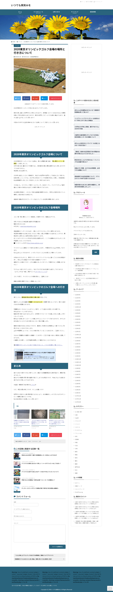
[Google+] (35, 98)
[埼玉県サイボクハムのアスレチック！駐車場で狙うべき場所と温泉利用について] (57, 414)
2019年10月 (78, 337)
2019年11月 (78, 334)
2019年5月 (77, 350)
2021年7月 (77, 298)
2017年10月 (78, 402)
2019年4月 (77, 353)
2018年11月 (78, 362)
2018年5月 (77, 380)
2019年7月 (77, 344)
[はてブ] (44, 98)
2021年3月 (77, 304)
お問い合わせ (56, 12)
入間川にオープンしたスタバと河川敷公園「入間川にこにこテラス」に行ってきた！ (86, 284)
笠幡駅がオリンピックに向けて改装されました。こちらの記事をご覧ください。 (39, 345)
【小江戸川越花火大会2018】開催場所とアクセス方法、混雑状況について (39, 422)
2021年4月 (77, 301)
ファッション (78, 433)
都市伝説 (77, 467)
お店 (76, 415)
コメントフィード (79, 489)
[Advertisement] (39, 139)
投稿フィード (78, 486)
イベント (20, 41)
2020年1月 (77, 331)
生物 (76, 448)
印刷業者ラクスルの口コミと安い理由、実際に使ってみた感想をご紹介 (33, 559)
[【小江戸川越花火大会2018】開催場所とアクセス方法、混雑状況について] (39, 414)
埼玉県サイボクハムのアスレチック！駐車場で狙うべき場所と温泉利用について (56, 422)
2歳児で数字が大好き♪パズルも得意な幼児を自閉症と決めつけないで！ (87, 503)
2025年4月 (77, 295)
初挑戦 (77, 439)
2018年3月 (77, 386)
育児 (76, 458)
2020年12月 (78, 307)
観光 (76, 461)
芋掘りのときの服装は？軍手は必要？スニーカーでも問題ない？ (38, 480)
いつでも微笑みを (21, 5)
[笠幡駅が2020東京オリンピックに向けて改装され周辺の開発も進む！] (22, 414)
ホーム (83, 1)
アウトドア (78, 421)
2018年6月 (77, 377)
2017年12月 (78, 396)
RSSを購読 (90, 1)
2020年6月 (77, 316)
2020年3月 (77, 325)
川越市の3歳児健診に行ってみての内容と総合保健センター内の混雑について (87, 512)
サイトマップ (98, 1)
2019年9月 (77, 341)
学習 (76, 442)
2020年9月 (77, 310)
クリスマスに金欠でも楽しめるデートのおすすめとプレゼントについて (40, 472)
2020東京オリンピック (22, 441)
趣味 (76, 464)
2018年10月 (78, 365)
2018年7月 (77, 374)
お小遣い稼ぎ (78, 412)
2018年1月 (77, 393)
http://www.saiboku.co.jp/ (35, 243)
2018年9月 (77, 368)
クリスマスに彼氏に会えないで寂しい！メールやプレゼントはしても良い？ (41, 463)
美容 (76, 455)
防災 (76, 470)
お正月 (77, 418)
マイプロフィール (38, 12)
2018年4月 (77, 383)
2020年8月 (77, 313)
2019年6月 (77, 347)
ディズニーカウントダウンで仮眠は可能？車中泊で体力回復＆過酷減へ (40, 488)
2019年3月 (77, 356)
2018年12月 (78, 359)
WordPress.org (79, 492)
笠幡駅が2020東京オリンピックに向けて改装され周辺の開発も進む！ (21, 422)
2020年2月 (77, 328)
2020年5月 (77, 319)
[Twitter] (17, 98)
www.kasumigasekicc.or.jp (28, 226)
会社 (76, 436)
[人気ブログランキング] (55, 98)
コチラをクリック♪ (41, 272)
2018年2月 (77, 390)
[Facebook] (26, 98)
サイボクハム (78, 430)
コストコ (77, 427)
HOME (13, 41)
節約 (76, 451)
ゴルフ (29, 441)
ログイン (77, 483)
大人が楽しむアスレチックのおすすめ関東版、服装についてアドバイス (34, 555)
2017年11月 (78, 399)
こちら (33, 385)
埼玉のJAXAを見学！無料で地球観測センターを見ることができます (39, 455)
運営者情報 (93, 12)
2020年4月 (77, 322)
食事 (76, 473)
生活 (76, 445)
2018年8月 (77, 371)
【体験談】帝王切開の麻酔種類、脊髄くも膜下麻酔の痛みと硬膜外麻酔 (86, 522)
